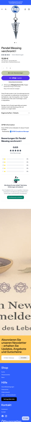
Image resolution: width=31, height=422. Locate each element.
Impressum (4, 409)
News (2, 377)
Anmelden (23, 358)
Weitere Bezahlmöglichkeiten (15, 82)
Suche (3, 372)
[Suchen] (6, 9)
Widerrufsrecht (5, 392)
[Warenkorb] (29, 9)
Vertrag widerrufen (9, 399)
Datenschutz (4, 389)
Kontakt (3, 412)
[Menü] (2, 9)
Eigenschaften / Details (10, 113)
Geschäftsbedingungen (7, 387)
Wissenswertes (5, 374)
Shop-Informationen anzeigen (12, 88)
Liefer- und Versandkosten (8, 395)
